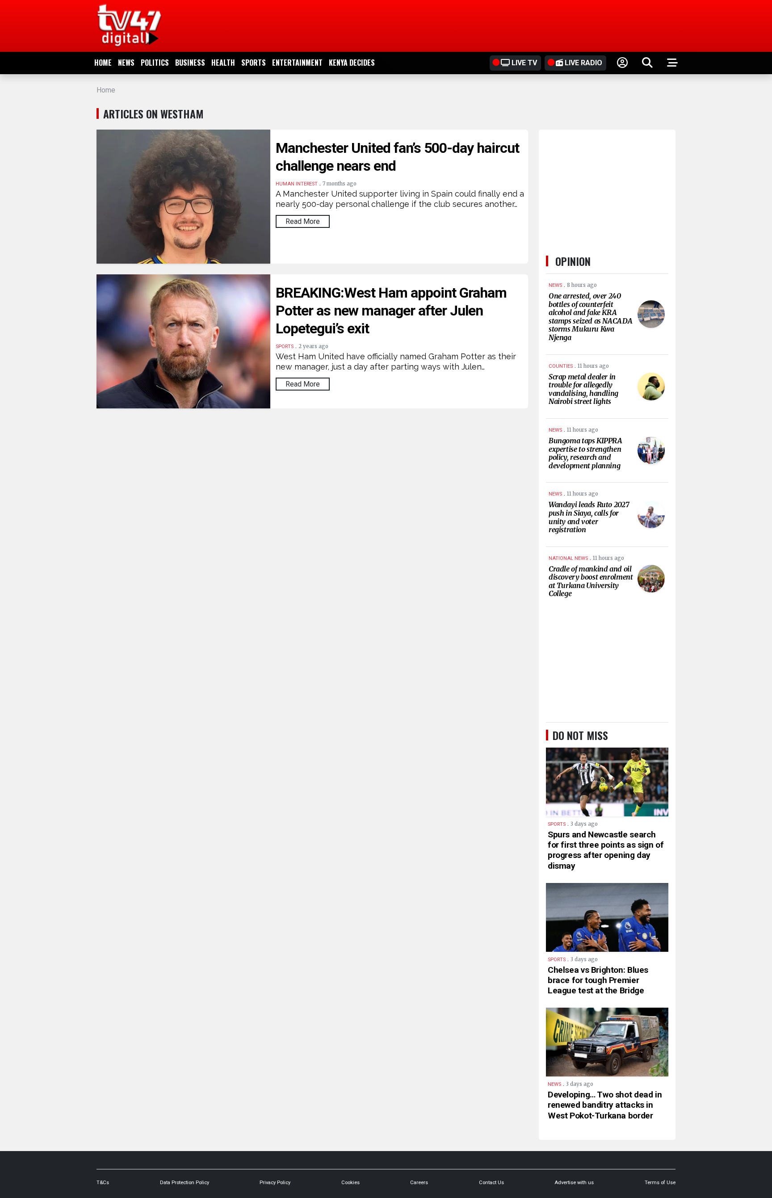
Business (190, 62)
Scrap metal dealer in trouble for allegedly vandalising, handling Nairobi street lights (583, 389)
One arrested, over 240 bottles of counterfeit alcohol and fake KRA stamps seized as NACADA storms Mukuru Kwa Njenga (590, 316)
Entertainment (297, 62)
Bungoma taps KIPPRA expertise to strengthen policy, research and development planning (585, 453)
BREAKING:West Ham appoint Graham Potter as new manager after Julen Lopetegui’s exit (391, 310)
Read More (302, 221)
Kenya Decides (352, 62)
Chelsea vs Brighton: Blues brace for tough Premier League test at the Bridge (598, 980)
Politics (155, 62)
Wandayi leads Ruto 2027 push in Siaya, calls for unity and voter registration (589, 517)
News (126, 62)
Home (103, 62)
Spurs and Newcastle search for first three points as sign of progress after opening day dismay (605, 849)
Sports (253, 62)
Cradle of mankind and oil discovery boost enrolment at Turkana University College (591, 581)
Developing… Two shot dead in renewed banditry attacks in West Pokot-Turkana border (605, 1104)
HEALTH (223, 62)
